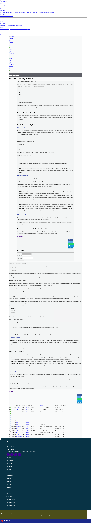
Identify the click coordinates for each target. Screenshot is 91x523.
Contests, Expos (27, 29)
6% (28, 426)
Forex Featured (2, 12)
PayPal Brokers (25, 18)
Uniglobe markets (19, 436)
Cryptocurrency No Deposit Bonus (33, 32)
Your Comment (20, 258)
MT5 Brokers (10, 18)
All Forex (2, 16)
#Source (20, 236)
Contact (1, 34)
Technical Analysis (13, 29)
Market (1, 27)
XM (16, 415)
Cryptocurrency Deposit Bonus (21, 32)
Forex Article (2, 10)
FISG (17, 424)
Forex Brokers (2, 6)
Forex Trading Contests (43, 32)
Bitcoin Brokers (19, 18)
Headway (17, 409)
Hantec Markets (18, 426)
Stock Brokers (2, 23)
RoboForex (18, 413)
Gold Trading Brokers (44, 18)
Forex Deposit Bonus (12, 32)
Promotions (22, 29)
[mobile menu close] (6, 1)
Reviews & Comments (9, 16)
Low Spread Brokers (3, 18)
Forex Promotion (48, 12)
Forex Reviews (42, 12)
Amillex (17, 428)
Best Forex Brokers (37, 18)
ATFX (17, 430)
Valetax (17, 411)
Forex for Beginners (14, 12)
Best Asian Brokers (18, 25)
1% (28, 411)
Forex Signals (37, 12)
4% (28, 407)
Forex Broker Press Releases (51, 32)
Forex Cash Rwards (60, 32)
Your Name (19, 253)
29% (27, 428)
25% (27, 430)
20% (27, 432)
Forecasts (52, 12)
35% (27, 409)
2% (28, 422)
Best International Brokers (4, 25)
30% (27, 424)
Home (1, 3)
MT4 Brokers (14, 18)
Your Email (19, 255)
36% (27, 407)
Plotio (17, 422)
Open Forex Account (3, 21)
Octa (16, 432)
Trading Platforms (23, 6)
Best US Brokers (12, 25)
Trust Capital (18, 434)
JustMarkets (18, 407)
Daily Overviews (6, 29)
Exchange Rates (3, 8)
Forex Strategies (32, 12)
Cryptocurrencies (29, 6)
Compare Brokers (51, 18)
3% (28, 430)
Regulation (41, 405)
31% (27, 422)
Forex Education (26, 12)
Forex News (18, 29)
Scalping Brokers (31, 18)
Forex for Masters (21, 12)
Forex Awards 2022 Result (9, 6)
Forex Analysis (8, 12)
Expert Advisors (17, 6)
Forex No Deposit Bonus (4, 32)
